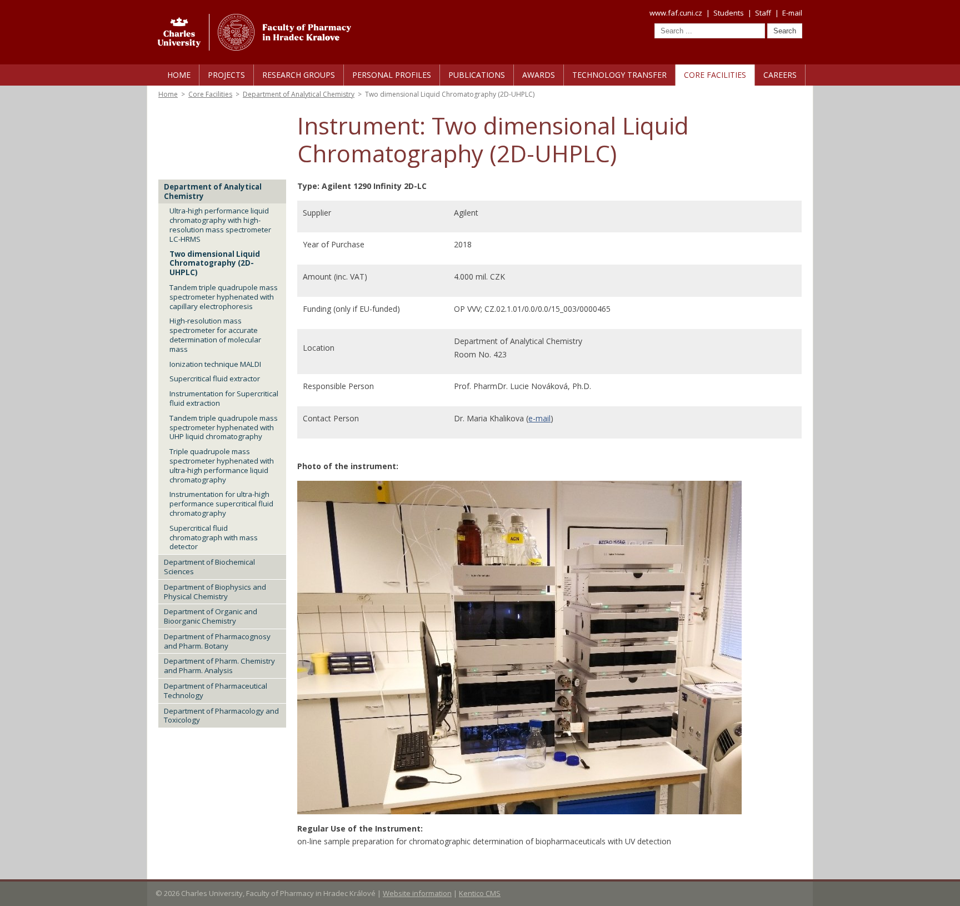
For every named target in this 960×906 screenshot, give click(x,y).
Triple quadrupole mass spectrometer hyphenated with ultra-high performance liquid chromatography (221, 465)
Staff (763, 13)
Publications (476, 74)
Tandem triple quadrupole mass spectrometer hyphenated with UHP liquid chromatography (223, 427)
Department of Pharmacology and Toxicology (221, 715)
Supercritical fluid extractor (214, 379)
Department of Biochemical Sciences (209, 566)
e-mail (539, 418)
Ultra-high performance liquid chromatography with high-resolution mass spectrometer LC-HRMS (220, 224)
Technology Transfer (619, 74)
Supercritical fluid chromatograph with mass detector (213, 537)
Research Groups (298, 74)
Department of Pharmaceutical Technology (215, 690)
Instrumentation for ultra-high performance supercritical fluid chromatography (221, 503)
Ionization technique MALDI (215, 364)
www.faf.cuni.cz (675, 13)
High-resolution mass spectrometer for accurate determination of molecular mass (215, 335)
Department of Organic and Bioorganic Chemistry (210, 616)
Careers (780, 74)
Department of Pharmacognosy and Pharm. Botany (217, 641)
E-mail (792, 13)
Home (179, 74)
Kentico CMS (480, 893)
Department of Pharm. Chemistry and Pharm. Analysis (219, 665)
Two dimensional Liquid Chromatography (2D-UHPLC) (214, 263)
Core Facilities (715, 74)
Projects (226, 74)
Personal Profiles (391, 74)
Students (728, 13)
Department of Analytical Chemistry (298, 94)
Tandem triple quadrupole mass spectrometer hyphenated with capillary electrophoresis (223, 296)
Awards (538, 74)
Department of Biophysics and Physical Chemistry (215, 591)
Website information (417, 893)
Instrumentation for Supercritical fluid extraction (223, 398)
